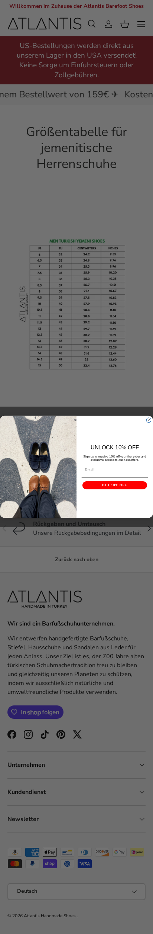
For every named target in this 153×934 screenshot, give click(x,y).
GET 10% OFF (114, 485)
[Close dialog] (148, 420)
